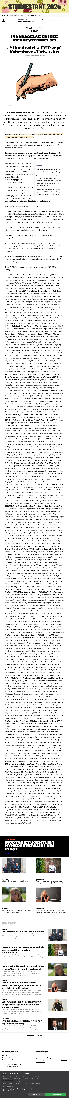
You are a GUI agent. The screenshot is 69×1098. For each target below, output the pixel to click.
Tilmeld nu (8, 853)
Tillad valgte (36, 1094)
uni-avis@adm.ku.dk (12, 1066)
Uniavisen (5, 15)
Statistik (29, 1089)
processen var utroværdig (14, 193)
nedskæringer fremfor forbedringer (31, 214)
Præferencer (19, 1089)
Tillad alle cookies (55, 1094)
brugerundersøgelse (12, 182)
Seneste (22, 19)
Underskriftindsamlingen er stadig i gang (19, 267)
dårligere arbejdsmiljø (26, 201)
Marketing (8, 1090)
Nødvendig (8, 1089)
